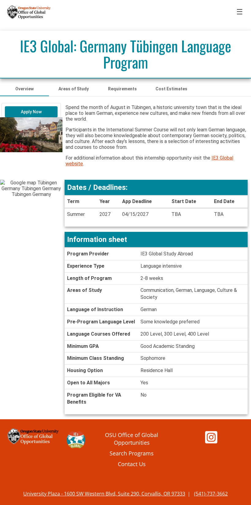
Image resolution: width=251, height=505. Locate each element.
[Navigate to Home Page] (29, 12)
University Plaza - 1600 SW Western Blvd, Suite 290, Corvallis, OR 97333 (104, 493)
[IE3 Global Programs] (76, 441)
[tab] (24, 88)
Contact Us (132, 464)
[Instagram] (211, 440)
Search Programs (132, 453)
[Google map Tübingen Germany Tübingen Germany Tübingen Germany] (31, 211)
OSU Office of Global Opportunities (131, 438)
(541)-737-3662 (211, 493)
